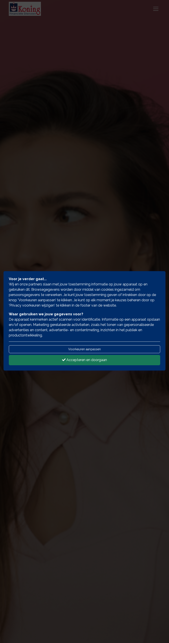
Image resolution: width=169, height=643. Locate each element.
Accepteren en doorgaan (86, 360)
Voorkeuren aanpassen (84, 349)
